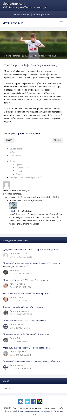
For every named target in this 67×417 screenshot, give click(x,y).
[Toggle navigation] (61, 23)
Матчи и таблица (12, 23)
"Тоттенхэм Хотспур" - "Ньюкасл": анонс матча (24, 320)
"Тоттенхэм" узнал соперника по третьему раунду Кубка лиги (31, 361)
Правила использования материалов (34, 411)
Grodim (6, 388)
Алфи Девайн (33, 133)
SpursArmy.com (14, 3)
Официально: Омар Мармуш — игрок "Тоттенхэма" (26, 347)
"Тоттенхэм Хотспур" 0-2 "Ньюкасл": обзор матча (25, 279)
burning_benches (12, 55)
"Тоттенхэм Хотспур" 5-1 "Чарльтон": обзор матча (26, 334)
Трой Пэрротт (17, 133)
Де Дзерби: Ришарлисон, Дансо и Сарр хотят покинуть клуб (31, 249)
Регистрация (15, 155)
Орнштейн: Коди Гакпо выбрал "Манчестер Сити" (26, 293)
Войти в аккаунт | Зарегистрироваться (33, 14)
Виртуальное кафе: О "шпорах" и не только (23, 307)
